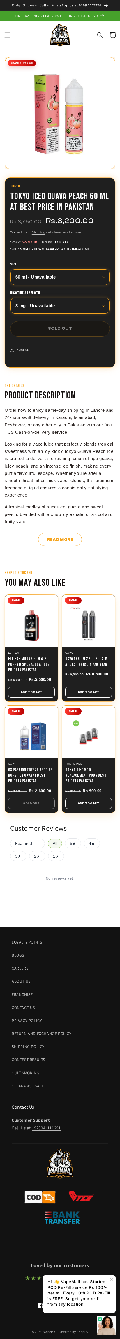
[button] (7, 35)
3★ (18, 856)
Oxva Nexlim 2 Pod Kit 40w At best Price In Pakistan (86, 661)
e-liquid (31, 487)
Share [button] (23, 350)
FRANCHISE (22, 994)
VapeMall (50, 1332)
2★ (37, 856)
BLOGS (18, 955)
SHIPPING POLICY (28, 1046)
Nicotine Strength (25, 293)
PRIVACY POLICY (27, 1020)
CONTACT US (23, 1007)
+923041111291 (46, 1128)
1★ (56, 856)
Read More (60, 539)
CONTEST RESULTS (28, 1059)
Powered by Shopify (74, 1332)
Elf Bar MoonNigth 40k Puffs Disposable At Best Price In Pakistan (30, 664)
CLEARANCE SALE (28, 1086)
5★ (73, 843)
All (55, 843)
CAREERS (20, 968)
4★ (92, 843)
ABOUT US (21, 981)
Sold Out (31, 803)
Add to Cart (32, 692)
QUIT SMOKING (25, 1073)
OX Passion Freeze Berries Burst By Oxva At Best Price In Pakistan (30, 775)
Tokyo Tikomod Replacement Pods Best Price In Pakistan (85, 775)
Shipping (38, 232)
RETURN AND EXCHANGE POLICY (42, 1033)
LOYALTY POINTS (27, 942)
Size (13, 265)
